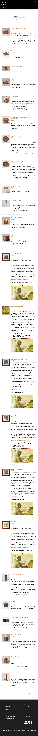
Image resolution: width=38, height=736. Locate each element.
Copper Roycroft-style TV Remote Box (19, 617)
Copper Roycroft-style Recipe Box (18, 28)
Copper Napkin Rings (16, 79)
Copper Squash (14, 96)
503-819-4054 (12, 716)
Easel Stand (14, 674)
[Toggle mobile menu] (36, 1)
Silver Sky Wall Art (15, 521)
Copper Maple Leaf (15, 50)
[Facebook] (26, 716)
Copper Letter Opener (16, 200)
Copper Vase (14, 601)
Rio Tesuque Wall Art (16, 415)
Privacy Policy (28, 730)
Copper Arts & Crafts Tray (17, 161)
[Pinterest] (29, 716)
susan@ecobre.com (11, 718)
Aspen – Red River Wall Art (17, 253)
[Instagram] (28, 716)
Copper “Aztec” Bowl (16, 235)
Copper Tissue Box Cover (17, 634)
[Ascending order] (24, 17)
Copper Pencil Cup (15, 656)
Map (28, 706)
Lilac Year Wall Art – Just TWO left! (19, 359)
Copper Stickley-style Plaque (17, 136)
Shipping (31, 730)
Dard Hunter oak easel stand (29, 153)
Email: (6, 718)
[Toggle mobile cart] (33, 1)
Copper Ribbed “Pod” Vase (17, 217)
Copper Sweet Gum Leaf (16, 66)
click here (28, 285)
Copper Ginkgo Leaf (15, 186)
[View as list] (20, 22)
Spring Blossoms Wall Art (17, 469)
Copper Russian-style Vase (17, 574)
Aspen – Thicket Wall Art (17, 306)
